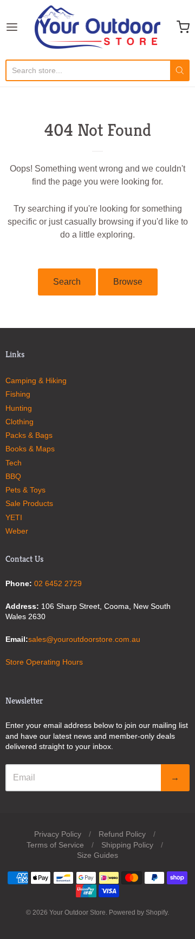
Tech (13, 462)
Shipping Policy (127, 844)
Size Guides (97, 855)
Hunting (18, 408)
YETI (13, 517)
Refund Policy (122, 834)
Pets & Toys (25, 489)
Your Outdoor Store (77, 912)
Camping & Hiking (36, 380)
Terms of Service (55, 844)
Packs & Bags (29, 435)
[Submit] (180, 70)
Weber (16, 531)
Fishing (17, 394)
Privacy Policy (57, 834)
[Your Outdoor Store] (97, 27)
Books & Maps (30, 448)
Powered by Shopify (138, 912)
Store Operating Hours (44, 662)
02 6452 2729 (58, 583)
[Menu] (20, 27)
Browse (127, 281)
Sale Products (29, 503)
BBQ (13, 476)
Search (67, 281)
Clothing (19, 421)
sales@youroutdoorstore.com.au (84, 639)
